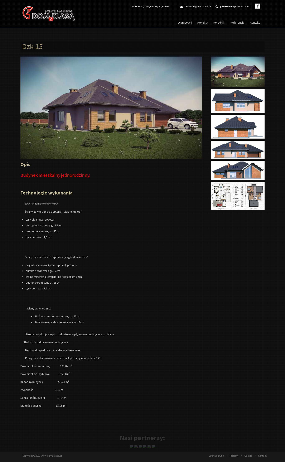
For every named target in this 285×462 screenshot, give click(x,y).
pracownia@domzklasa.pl (198, 6)
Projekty (202, 22)
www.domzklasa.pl (51, 455)
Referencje (238, 22)
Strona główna (216, 455)
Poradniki (219, 22)
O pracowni (185, 22)
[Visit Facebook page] (257, 6)
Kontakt (255, 22)
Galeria (248, 455)
